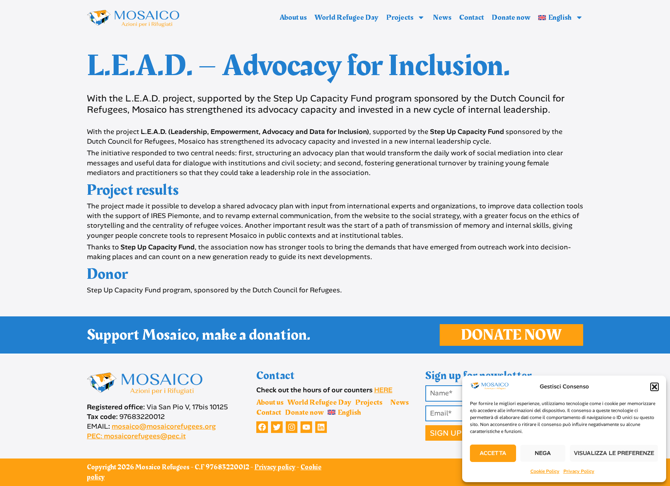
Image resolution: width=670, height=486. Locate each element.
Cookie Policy (544, 471)
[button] (654, 387)
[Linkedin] (321, 427)
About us (293, 17)
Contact (471, 17)
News (442, 17)
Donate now (511, 17)
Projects (399, 17)
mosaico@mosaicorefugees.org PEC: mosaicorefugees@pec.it (151, 431)
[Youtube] (306, 427)
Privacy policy (274, 467)
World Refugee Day (346, 17)
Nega (543, 453)
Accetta (493, 453)
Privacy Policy (578, 471)
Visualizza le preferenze (614, 453)
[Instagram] (291, 427)
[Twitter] (277, 427)
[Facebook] (262, 427)
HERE (383, 390)
